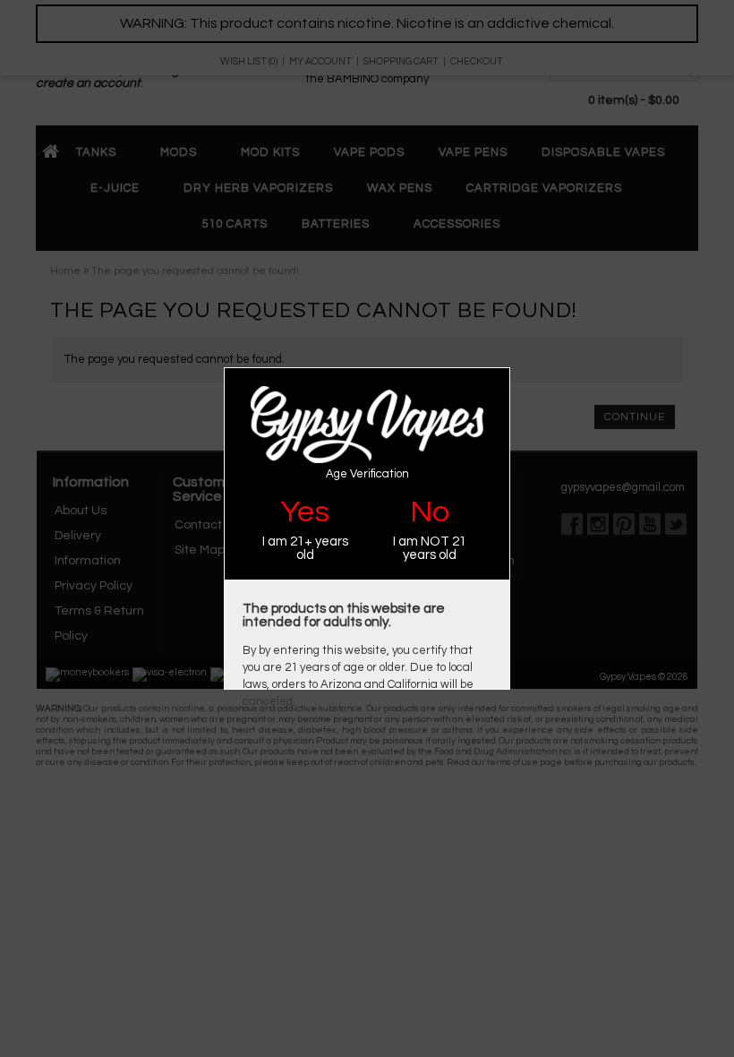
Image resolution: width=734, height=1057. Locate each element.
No (429, 512)
